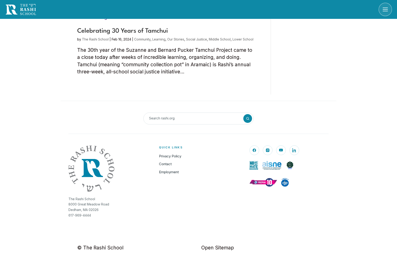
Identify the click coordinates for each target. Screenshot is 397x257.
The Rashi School (95, 39)
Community (142, 39)
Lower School (243, 39)
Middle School (220, 39)
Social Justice (196, 39)
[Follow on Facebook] (254, 150)
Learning (158, 39)
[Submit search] (247, 118)
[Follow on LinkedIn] (294, 150)
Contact (165, 164)
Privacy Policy (170, 156)
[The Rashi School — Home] (21, 9)
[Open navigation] (385, 9)
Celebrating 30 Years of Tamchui (122, 31)
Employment (169, 172)
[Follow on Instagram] (267, 150)
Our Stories (175, 39)
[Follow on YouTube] (281, 150)
